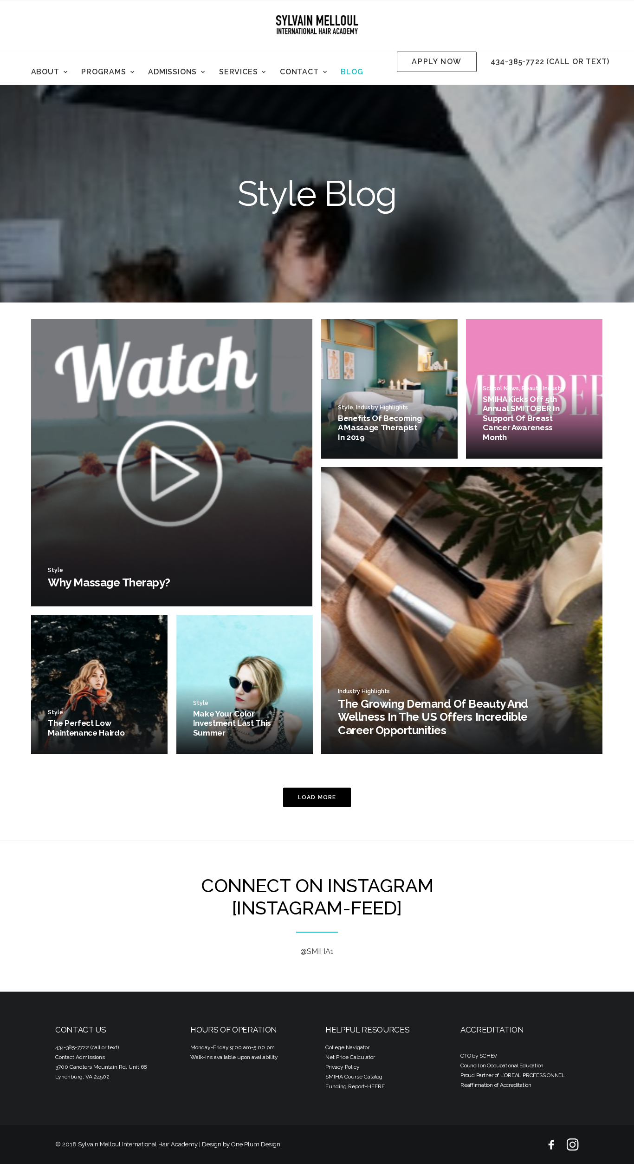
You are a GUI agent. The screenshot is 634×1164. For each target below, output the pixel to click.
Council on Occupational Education (501, 1065)
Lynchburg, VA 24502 (82, 1076)
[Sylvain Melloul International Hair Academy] (317, 24)
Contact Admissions (80, 1057)
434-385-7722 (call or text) (550, 61)
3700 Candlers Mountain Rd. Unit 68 (101, 1067)
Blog (352, 71)
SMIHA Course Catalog (353, 1076)
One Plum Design (255, 1144)
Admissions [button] (172, 71)
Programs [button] (103, 71)
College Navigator (347, 1047)
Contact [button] (299, 71)
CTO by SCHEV (478, 1055)
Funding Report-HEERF (355, 1086)
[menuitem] (49, 72)
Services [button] (238, 71)
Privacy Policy (342, 1067)
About (45, 71)
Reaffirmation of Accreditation (495, 1085)
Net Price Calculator (350, 1057)
